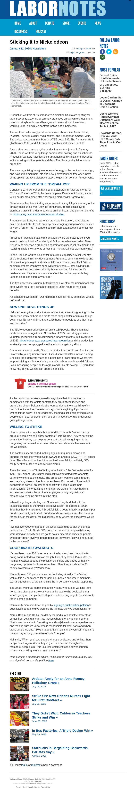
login (72, 52)
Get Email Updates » (110, 190)
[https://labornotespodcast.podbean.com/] (111, 270)
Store (65, 23)
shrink (88, 49)
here (51, 660)
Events (82, 23)
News (98, 23)
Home (17, 23)
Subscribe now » (109, 239)
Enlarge (79, 49)
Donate (49, 23)
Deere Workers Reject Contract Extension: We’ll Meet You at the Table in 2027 (110, 120)
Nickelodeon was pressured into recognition (45, 340)
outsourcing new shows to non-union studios (38, 214)
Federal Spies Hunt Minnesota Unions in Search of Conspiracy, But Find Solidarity (110, 83)
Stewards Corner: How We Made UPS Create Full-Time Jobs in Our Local (110, 139)
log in (24, 765)
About (33, 23)
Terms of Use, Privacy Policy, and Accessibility (33, 787)
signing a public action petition (71, 605)
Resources (20, 31)
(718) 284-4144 (35, 781)
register (80, 52)
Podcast (41, 31)
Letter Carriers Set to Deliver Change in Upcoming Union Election (111, 102)
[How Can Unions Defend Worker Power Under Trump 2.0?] (111, 297)
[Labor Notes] (58, 8)
